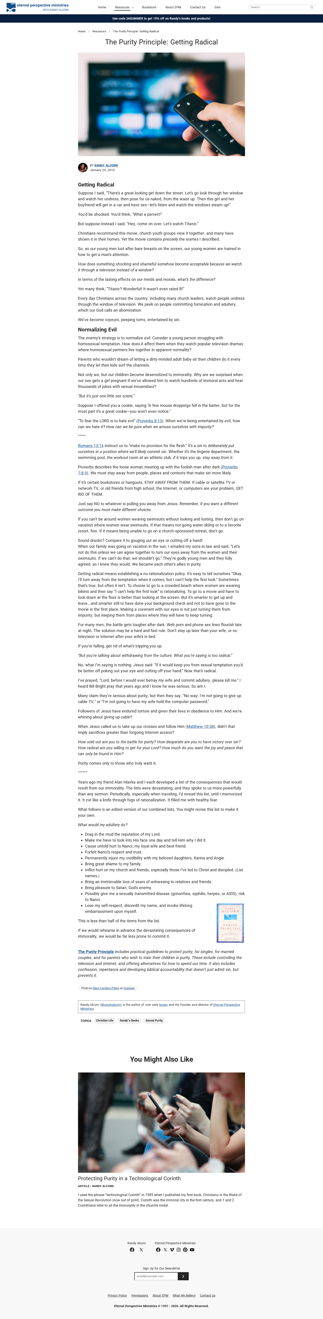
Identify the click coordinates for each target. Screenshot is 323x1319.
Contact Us (198, 7)
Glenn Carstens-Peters (106, 988)
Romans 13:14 (90, 445)
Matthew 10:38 (200, 726)
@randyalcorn (111, 1005)
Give (217, 7)
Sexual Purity (154, 1020)
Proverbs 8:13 (150, 420)
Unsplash (129, 988)
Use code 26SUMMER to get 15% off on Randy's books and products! (162, 18)
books (163, 1005)
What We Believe (184, 1295)
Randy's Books (129, 1020)
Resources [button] (122, 7)
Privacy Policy (117, 1295)
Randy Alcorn (106, 165)
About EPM (173, 7)
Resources (99, 31)
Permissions (139, 1295)
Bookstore (149, 7)
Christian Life (104, 1020)
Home (102, 7)
